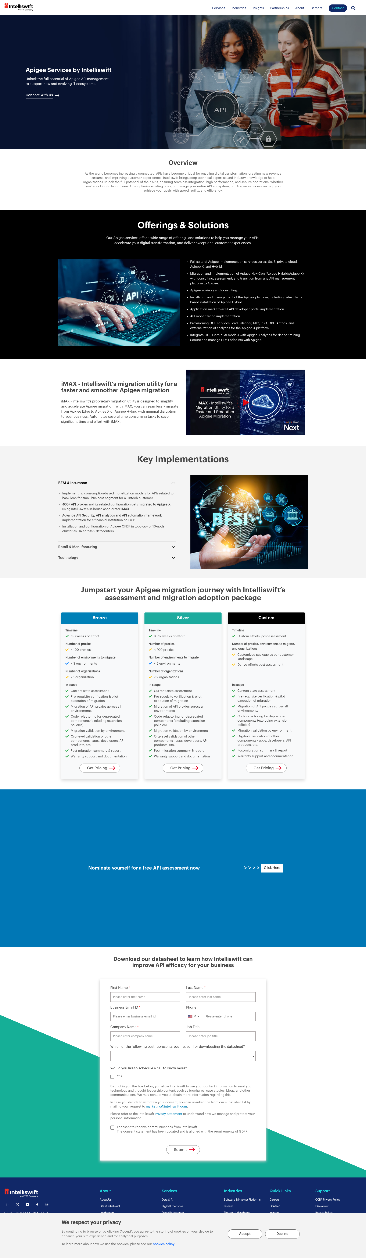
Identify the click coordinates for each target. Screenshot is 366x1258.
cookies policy (163, 1244)
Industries (239, 8)
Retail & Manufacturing (77, 547)
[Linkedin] (8, 1204)
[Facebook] (37, 1204)
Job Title (193, 1027)
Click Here (272, 868)
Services (218, 8)
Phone (191, 1007)
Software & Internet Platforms (242, 1199)
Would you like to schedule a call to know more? (148, 1068)
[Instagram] (47, 1204)
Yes (119, 1076)
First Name (120, 987)
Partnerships (279, 8)
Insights (258, 8)
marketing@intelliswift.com (166, 1106)
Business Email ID (125, 1007)
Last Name (196, 987)
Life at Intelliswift (110, 1206)
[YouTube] (27, 1204)
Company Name (124, 1027)
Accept (245, 1234)
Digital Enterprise (172, 1206)
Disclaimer (322, 1206)
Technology (68, 557)
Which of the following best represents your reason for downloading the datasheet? (178, 1046)
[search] (245, 402)
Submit (180, 1150)
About (299, 8)
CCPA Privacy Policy (327, 1199)
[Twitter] (17, 1204)
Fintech (228, 1206)
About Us (105, 1199)
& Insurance (76, 483)
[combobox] (194, 1016)
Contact (275, 1206)
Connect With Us (39, 95)
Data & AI (167, 1199)
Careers (316, 8)
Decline (282, 1234)
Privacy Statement (168, 1114)
